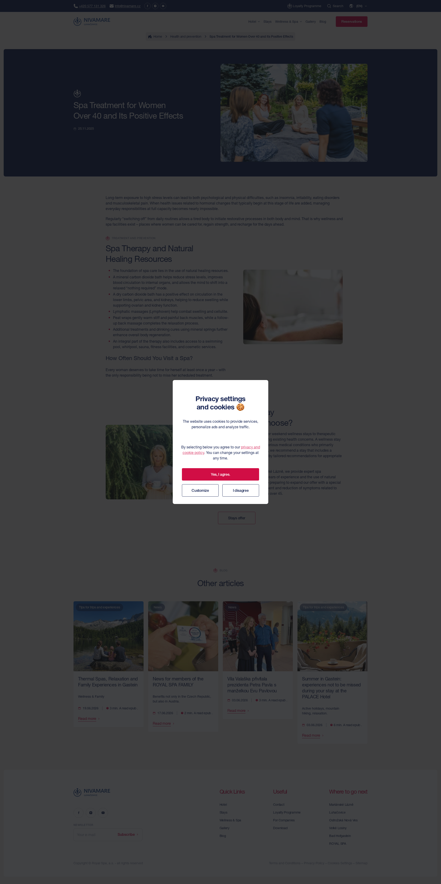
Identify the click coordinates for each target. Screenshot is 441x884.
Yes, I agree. (220, 474)
